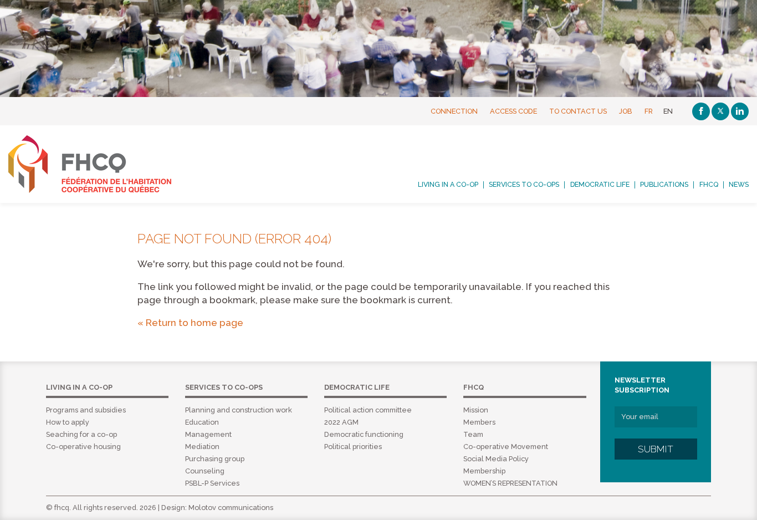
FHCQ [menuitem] (708, 184)
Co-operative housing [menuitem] (83, 446)
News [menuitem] (739, 184)
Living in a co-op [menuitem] (448, 184)
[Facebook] (701, 111)
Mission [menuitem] (475, 410)
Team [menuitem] (473, 434)
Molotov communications (230, 507)
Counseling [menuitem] (204, 471)
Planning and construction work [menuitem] (238, 410)
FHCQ (102, 164)
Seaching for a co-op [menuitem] (81, 434)
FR (649, 111)
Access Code (513, 111)
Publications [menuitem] (664, 184)
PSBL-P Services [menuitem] (212, 483)
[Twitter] (720, 111)
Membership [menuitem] (484, 471)
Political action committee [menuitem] (368, 410)
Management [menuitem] (208, 434)
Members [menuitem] (479, 422)
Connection (454, 111)
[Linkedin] (740, 111)
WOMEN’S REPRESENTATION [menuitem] (510, 483)
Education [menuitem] (202, 422)
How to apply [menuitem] (67, 422)
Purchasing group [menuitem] (214, 459)
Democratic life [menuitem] (600, 184)
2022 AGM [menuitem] (341, 422)
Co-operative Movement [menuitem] (505, 446)
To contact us (578, 111)
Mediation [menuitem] (202, 446)
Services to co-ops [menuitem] (524, 184)
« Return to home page (190, 322)
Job (625, 111)
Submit (655, 449)
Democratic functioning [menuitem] (363, 434)
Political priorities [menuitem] (353, 446)
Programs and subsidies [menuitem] (86, 410)
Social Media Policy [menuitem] (496, 459)
